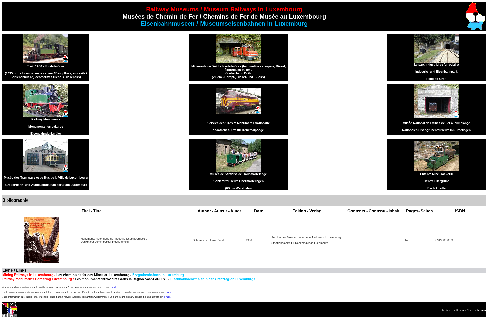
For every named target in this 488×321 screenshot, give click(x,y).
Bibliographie (15, 200)
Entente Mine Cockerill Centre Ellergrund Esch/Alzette (436, 181)
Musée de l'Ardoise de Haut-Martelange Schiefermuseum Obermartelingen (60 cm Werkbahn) (238, 181)
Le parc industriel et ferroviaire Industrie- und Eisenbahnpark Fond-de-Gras (436, 72)
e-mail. (113, 287)
